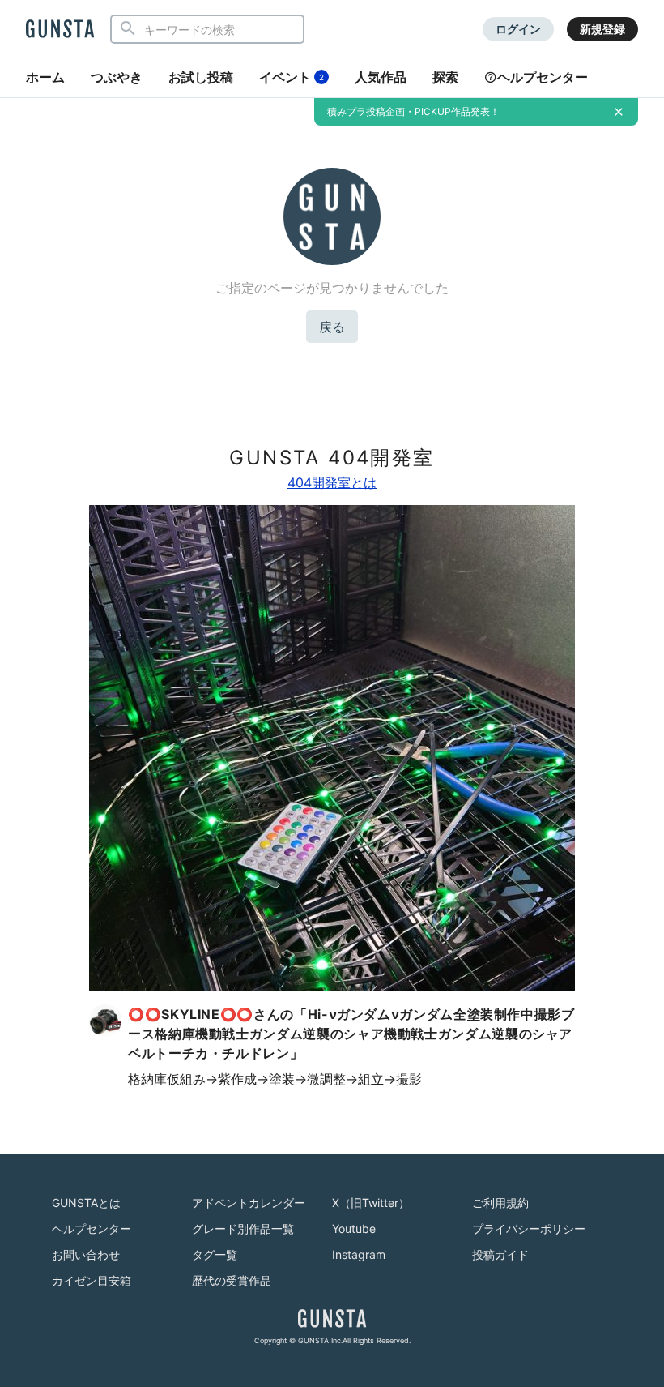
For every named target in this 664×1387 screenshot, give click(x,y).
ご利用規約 (500, 1202)
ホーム (45, 77)
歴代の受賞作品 (231, 1280)
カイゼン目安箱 (91, 1280)
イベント (291, 77)
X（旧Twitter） (371, 1202)
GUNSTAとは (86, 1202)
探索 (445, 77)
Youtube (354, 1228)
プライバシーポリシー (528, 1228)
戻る (332, 327)
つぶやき (117, 77)
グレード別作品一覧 (243, 1228)
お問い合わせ (86, 1254)
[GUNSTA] (60, 30)
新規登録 (602, 29)
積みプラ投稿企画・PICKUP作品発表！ (413, 111)
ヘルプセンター (542, 77)
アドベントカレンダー (248, 1202)
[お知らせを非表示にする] (618, 111)
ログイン (518, 29)
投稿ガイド (500, 1254)
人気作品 (380, 77)
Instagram (358, 1254)
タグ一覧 (214, 1254)
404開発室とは (332, 482)
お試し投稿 (200, 77)
